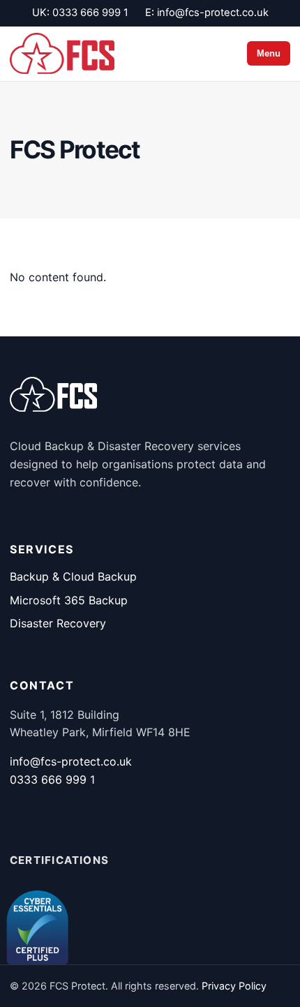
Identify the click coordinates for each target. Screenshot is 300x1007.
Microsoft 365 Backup (69, 600)
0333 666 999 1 (90, 12)
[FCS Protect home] (62, 53)
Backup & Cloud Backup (73, 576)
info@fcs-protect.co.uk (213, 12)
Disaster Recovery (58, 623)
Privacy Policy (234, 986)
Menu (268, 53)
